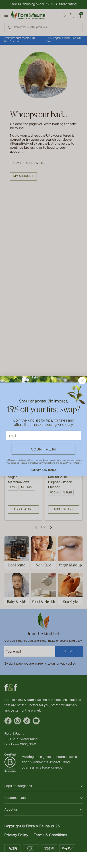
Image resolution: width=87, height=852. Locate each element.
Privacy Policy (73, 462)
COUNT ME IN (43, 449)
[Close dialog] (82, 380)
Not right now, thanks (44, 470)
